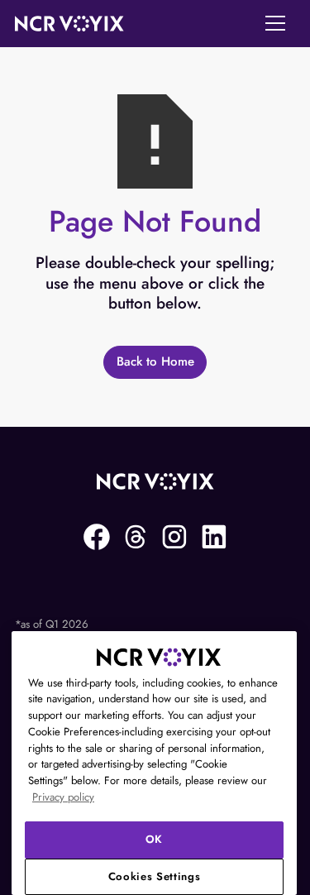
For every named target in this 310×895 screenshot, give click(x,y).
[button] (275, 23)
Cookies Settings (154, 876)
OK (154, 839)
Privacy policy (63, 797)
